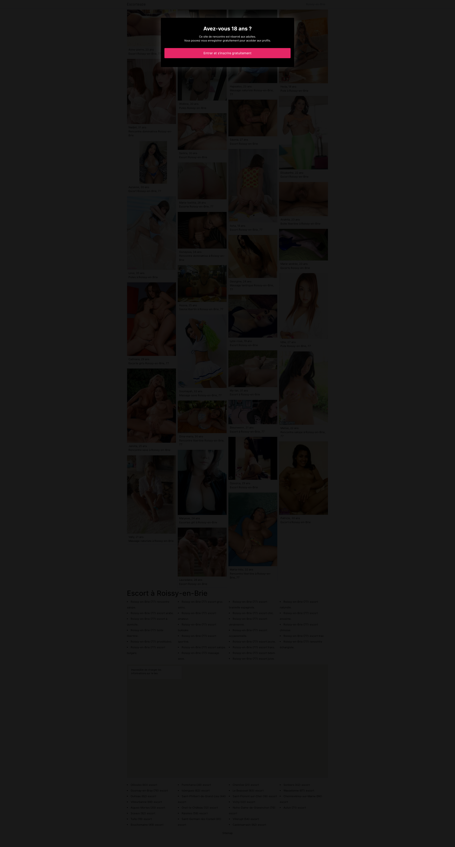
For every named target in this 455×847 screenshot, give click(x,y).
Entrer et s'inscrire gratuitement (227, 53)
